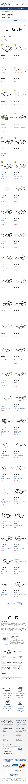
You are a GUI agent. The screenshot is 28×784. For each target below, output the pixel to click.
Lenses (4, 734)
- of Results (9, 608)
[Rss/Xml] (11, 753)
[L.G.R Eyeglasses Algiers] (7, 166)
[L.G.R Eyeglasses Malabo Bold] (20, 491)
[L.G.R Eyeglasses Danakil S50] (7, 189)
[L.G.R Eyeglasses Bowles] (7, 468)
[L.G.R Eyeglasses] (7, 722)
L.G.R (12, 11)
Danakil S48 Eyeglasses (6, 408)
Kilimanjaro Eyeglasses (19, 104)
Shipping (4, 730)
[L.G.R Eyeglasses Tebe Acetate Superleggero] (7, 584)
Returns (4, 731)
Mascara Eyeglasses (19, 548)
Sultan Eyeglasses (18, 58)
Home (2, 11)
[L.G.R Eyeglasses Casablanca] (7, 515)
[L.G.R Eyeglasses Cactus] (20, 280)
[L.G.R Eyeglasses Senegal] (7, 234)
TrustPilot (10, 771)
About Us (17, 732)
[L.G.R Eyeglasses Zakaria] (20, 445)
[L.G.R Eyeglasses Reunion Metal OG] (7, 491)
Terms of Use (18, 736)
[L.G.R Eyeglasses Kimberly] (20, 561)
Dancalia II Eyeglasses (19, 127)
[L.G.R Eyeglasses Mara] (20, 374)
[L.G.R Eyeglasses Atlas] (20, 515)
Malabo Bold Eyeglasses (20, 501)
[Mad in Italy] (9, 662)
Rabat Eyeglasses (5, 455)
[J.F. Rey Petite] (14, 657)
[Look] (20, 662)
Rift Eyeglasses (17, 81)
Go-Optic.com (8, 778)
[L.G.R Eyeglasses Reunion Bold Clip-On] (7, 421)
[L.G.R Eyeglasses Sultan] (20, 48)
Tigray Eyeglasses (18, 176)
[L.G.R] (25, 25)
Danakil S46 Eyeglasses (19, 199)
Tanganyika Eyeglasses (19, 222)
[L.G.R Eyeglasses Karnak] (7, 257)
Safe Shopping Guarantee (20, 760)
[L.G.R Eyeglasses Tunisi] (7, 212)
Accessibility (18, 739)
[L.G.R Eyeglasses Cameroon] (20, 398)
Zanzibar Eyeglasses (6, 548)
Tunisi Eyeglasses (5, 222)
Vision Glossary (19, 740)
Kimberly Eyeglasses (19, 571)
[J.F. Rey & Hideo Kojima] (14, 667)
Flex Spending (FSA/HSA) (21, 730)
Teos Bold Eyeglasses (6, 58)
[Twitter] (4, 753)
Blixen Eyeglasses (18, 478)
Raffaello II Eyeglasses (19, 336)
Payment (4, 738)
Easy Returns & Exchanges (20, 759)
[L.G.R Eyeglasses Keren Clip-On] (7, 117)
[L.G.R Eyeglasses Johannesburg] (7, 374)
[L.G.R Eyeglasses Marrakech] (7, 349)
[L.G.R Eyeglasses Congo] (7, 280)
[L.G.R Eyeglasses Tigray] (20, 166)
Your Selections (6, 37)
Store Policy (18, 738)
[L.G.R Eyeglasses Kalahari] (20, 257)
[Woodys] (3, 673)
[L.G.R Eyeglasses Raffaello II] (20, 326)
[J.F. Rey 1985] (20, 657)
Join (20, 748)
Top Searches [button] (14, 781)
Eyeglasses (7, 11)
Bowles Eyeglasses (5, 478)
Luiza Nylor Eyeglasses (6, 104)
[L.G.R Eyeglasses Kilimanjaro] (20, 94)
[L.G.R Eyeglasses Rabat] (7, 445)
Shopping (4, 736)
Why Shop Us (5, 740)
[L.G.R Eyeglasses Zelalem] (7, 326)
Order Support (5, 739)
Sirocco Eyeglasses (5, 81)
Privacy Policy (18, 735)
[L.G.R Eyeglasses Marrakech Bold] (20, 349)
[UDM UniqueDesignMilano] (9, 667)
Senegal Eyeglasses (5, 245)
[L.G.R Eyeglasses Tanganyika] (20, 212)
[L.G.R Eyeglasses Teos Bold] (7, 48)
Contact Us (18, 734)
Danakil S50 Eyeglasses (6, 199)
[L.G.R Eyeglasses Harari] (20, 303)
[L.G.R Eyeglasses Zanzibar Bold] (20, 421)
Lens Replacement (6, 741)
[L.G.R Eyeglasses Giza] (7, 561)
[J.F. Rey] (9, 651)
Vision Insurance (19, 731)
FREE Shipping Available (8, 759)
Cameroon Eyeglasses (19, 408)
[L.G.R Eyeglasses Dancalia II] (20, 117)
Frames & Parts (5, 735)
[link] (14, 765)
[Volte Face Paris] (3, 657)
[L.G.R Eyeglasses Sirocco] (7, 71)
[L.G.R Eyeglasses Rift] (20, 71)
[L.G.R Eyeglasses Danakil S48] (7, 398)
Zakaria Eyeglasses (18, 455)
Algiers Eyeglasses (5, 176)
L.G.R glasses (4, 633)
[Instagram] (9, 753)
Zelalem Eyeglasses (5, 336)
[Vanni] (3, 651)
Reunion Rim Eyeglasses (20, 594)
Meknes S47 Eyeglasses (19, 245)
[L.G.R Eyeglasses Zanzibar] (7, 538)
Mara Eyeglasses (18, 384)
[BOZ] (14, 651)
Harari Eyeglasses (18, 313)
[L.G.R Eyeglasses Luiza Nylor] (7, 94)
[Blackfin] (3, 662)
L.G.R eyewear (21, 631)
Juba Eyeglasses (5, 313)
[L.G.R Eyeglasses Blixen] (20, 468)
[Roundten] (3, 667)
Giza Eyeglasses (5, 571)
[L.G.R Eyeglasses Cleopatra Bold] (7, 141)
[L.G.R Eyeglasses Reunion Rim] (20, 584)
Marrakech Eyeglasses (6, 359)
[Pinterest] (7, 753)
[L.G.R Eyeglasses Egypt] (20, 141)
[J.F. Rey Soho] (14, 662)
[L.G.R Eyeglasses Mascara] (20, 538)
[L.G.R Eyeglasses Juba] (7, 303)
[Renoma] (9, 657)
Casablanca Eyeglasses (6, 525)
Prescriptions (5, 732)
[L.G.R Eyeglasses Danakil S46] (20, 189)
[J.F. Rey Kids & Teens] (20, 651)
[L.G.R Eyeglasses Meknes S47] (20, 235)
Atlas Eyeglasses (18, 525)
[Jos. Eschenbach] (20, 667)
